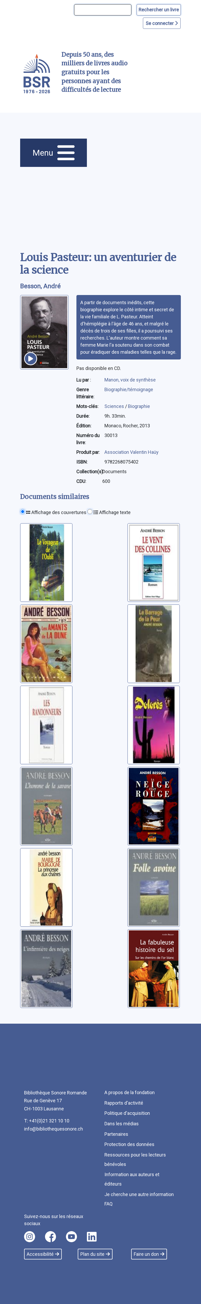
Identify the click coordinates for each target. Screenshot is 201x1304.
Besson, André (40, 286)
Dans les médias (121, 1123)
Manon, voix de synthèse (130, 380)
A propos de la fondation (129, 1092)
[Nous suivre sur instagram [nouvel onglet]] (29, 1236)
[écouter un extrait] (30, 358)
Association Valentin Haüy (131, 452)
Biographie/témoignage (128, 389)
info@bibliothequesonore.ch (53, 1129)
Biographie (139, 406)
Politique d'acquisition (127, 1113)
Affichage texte (114, 512)
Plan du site (92, 1254)
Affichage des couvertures (58, 512)
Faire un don (146, 1254)
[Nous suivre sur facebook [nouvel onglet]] (50, 1236)
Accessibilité (40, 1254)
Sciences (114, 406)
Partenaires (116, 1134)
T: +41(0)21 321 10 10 (46, 1120)
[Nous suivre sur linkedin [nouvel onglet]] (92, 1236)
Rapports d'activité (123, 1103)
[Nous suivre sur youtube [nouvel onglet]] (71, 1236)
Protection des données (129, 1144)
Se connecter (160, 23)
